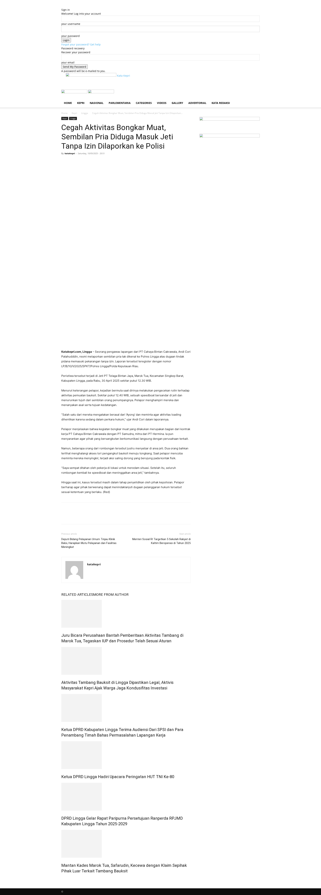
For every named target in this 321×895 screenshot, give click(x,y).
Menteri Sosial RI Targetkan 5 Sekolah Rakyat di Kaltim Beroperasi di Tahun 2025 (161, 541)
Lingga (84, 113)
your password (70, 36)
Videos (161, 103)
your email (67, 62)
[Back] (62, 6)
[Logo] (74, 92)
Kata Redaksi (221, 103)
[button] (255, 94)
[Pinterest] (82, 161)
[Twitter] (73, 161)
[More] (99, 161)
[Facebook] (65, 161)
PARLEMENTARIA (120, 103)
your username (70, 24)
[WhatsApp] (90, 161)
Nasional (96, 103)
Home (68, 103)
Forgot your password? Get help (81, 44)
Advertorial (197, 103)
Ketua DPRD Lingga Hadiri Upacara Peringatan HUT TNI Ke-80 (117, 776)
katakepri (70, 153)
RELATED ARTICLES (77, 594)
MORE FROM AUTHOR (111, 594)
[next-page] (64, 879)
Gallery (177, 103)
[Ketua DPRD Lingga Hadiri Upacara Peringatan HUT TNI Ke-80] (126, 755)
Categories (144, 103)
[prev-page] (62, 879)
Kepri (81, 103)
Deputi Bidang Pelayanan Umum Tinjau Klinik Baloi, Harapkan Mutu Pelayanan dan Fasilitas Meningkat (88, 543)
